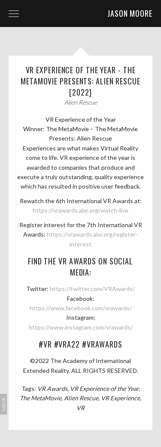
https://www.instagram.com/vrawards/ (81, 327)
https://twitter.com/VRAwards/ (92, 288)
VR (80, 407)
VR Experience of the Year (104, 388)
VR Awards (52, 388)
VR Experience (120, 398)
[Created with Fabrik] (3, 404)
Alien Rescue (81, 398)
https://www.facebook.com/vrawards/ (81, 308)
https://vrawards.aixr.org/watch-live (80, 210)
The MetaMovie (40, 398)
